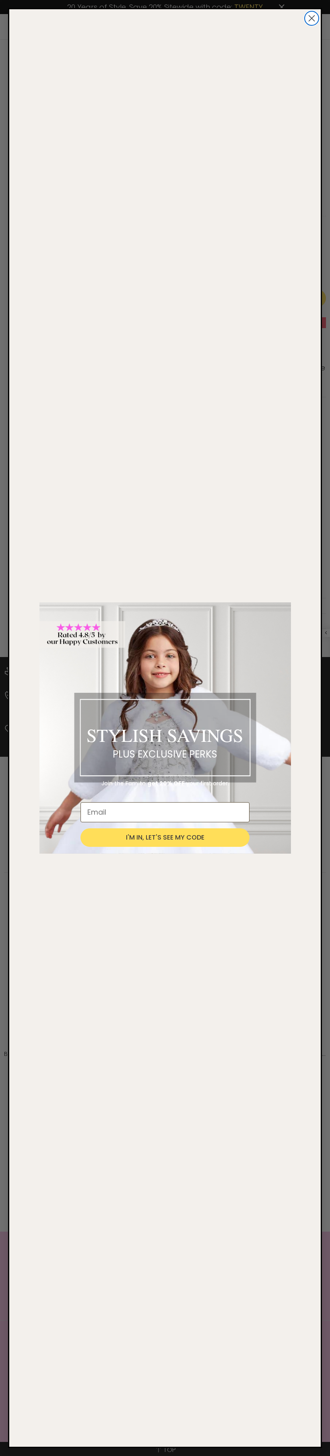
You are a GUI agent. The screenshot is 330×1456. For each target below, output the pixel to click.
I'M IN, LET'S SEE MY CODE (165, 837)
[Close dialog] (312, 18)
